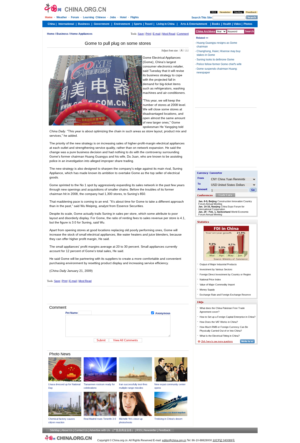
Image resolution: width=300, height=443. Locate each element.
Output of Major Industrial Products (218, 264)
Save (141, 33)
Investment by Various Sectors (216, 269)
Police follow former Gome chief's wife (219, 64)
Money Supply (207, 289)
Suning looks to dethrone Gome (215, 59)
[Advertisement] (118, 295)
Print (148, 33)
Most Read (168, 33)
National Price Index (210, 279)
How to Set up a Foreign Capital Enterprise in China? (227, 317)
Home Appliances (81, 33)
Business (62, 33)
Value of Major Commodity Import (217, 284)
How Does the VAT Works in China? (219, 322)
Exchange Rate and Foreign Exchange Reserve (225, 294)
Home (50, 33)
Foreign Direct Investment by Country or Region (225, 274)
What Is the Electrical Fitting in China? (220, 335)
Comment (183, 33)
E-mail (157, 33)
